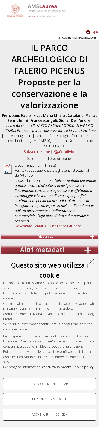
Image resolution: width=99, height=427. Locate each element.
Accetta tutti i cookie (49, 414)
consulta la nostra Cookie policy (68, 367)
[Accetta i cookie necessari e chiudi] (92, 261)
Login (94, 32)
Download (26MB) (30, 225)
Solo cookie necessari (50, 384)
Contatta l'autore (66, 225)
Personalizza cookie (49, 399)
